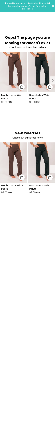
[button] (27, 6)
